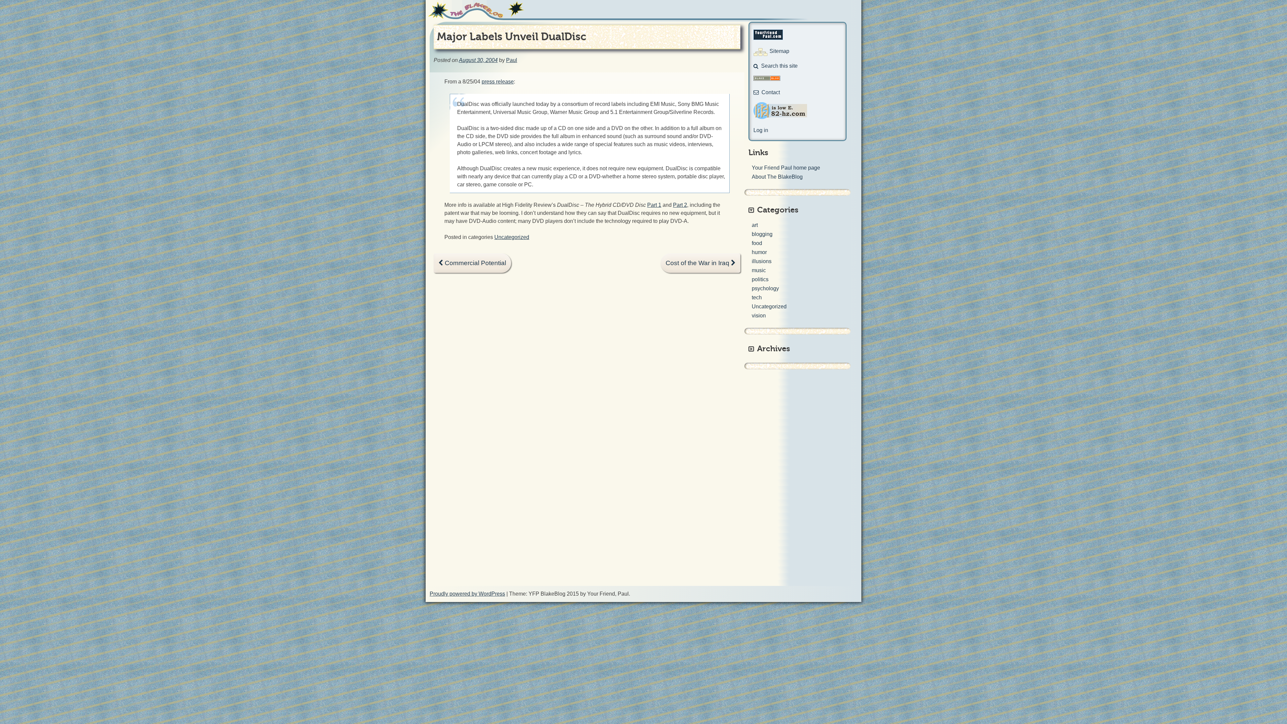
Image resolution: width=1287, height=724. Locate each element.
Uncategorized (511, 237)
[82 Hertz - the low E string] (780, 117)
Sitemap (779, 51)
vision (759, 315)
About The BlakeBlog (777, 177)
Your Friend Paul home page (786, 168)
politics (760, 279)
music (759, 270)
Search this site (779, 66)
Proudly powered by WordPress (467, 594)
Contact (770, 92)
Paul (511, 60)
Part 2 (680, 205)
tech (757, 297)
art (755, 225)
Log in (760, 130)
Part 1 (654, 205)
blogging (762, 234)
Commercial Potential (474, 262)
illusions (762, 261)
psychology (765, 288)
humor (759, 252)
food (757, 243)
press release (498, 81)
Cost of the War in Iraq (698, 262)
